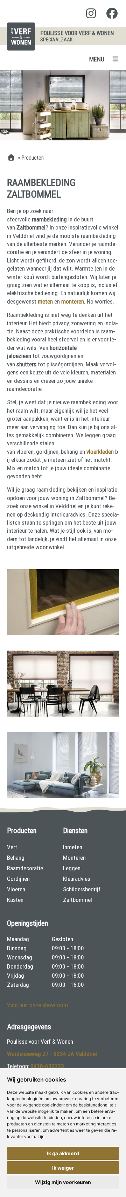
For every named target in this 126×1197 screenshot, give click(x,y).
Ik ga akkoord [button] (63, 1153)
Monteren (74, 857)
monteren (72, 301)
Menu (96, 59)
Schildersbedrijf (81, 889)
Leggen (71, 868)
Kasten (15, 899)
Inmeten (72, 847)
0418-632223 (47, 1066)
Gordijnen (18, 878)
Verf (12, 847)
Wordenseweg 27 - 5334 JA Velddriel (52, 1053)
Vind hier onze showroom (37, 1005)
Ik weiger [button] (63, 1168)
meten (46, 301)
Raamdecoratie (25, 868)
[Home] (11, 158)
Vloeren (16, 889)
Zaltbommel (77, 899)
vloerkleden (100, 451)
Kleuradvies (76, 878)
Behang (15, 857)
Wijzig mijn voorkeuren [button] (63, 1182)
